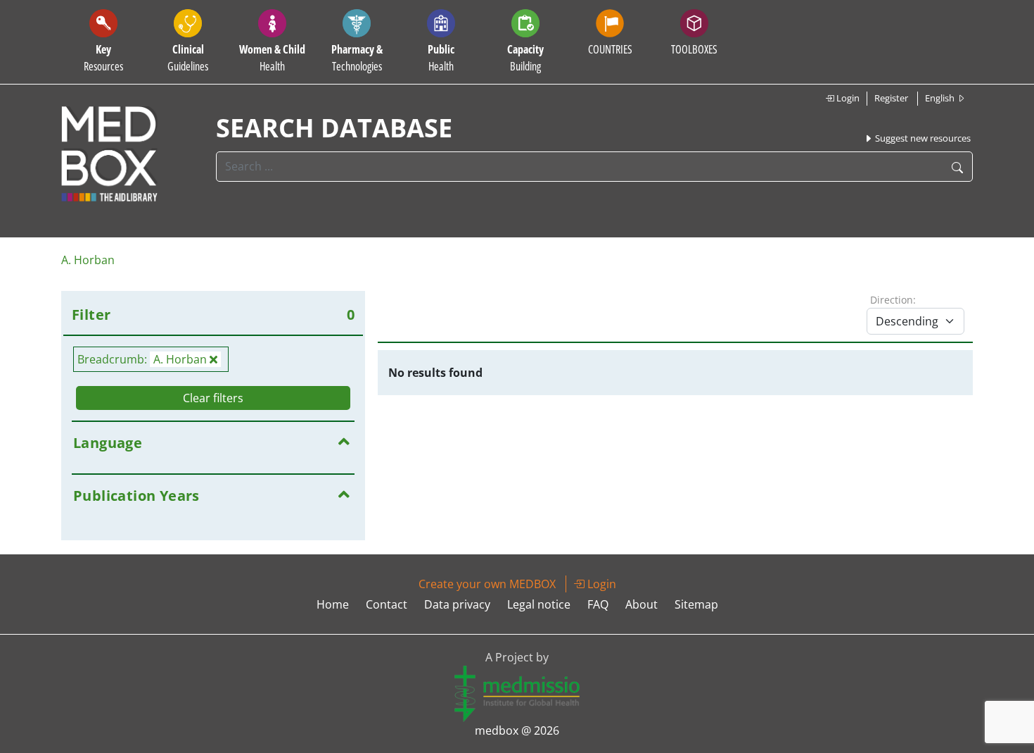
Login (847, 98)
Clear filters (213, 398)
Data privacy (457, 604)
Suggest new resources (922, 138)
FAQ (597, 604)
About (641, 604)
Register (891, 98)
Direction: (893, 299)
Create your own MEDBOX (487, 584)
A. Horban (88, 260)
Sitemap (696, 604)
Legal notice (538, 604)
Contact (386, 604)
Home (333, 604)
